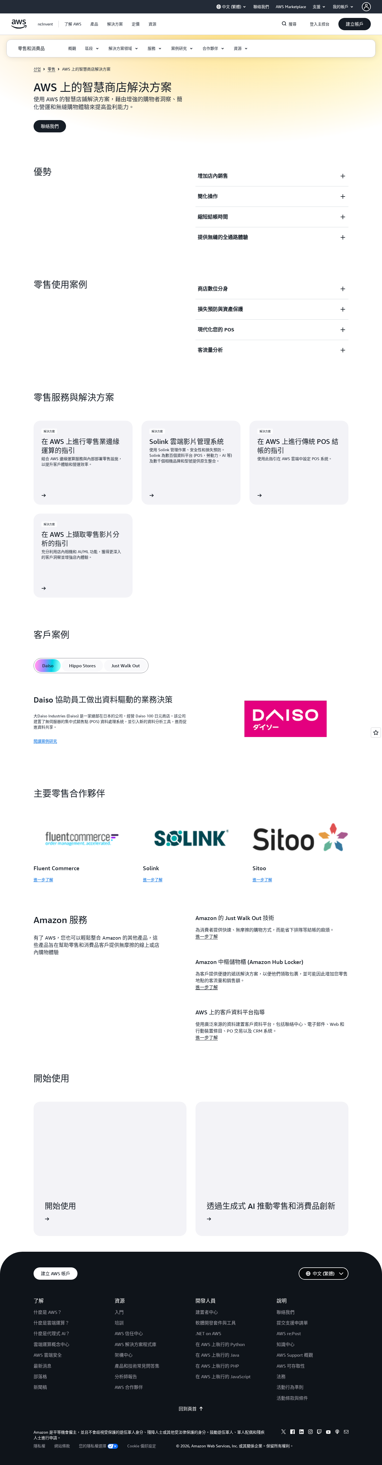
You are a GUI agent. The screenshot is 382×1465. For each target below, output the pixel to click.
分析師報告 (126, 1376)
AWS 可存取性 (291, 1366)
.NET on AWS (208, 1333)
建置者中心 (206, 1312)
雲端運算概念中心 (51, 1344)
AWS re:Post (289, 1333)
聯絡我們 (285, 1312)
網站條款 (62, 1445)
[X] (283, 1432)
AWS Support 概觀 (295, 1355)
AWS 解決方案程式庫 (135, 1344)
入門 (119, 1312)
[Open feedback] (376, 732)
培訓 (119, 1323)
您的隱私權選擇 (92, 1445)
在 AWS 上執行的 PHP (217, 1366)
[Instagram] (310, 1432)
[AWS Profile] (366, 6)
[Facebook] (292, 1432)
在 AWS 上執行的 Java (217, 1355)
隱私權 (39, 1445)
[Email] (346, 1432)
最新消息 (42, 1366)
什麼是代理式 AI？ (52, 1333)
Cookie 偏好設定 (141, 1445)
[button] (73, 24)
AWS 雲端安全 (48, 1355)
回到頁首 (188, 1409)
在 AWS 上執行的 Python (220, 1344)
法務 (281, 1376)
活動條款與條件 (292, 1398)
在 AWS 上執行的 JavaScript (223, 1376)
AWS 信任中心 (129, 1333)
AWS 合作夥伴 (129, 1387)
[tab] (48, 665)
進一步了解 (43, 879)
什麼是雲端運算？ (51, 1323)
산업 (37, 69)
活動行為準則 (290, 1387)
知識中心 (285, 1344)
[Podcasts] (337, 1432)
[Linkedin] (301, 1432)
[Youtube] (328, 1432)
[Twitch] (319, 1432)
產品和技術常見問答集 (137, 1366)
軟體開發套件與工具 (215, 1323)
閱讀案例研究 (45, 741)
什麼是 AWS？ (48, 1312)
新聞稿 (40, 1387)
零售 (51, 69)
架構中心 (124, 1355)
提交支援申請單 (292, 1323)
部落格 (40, 1376)
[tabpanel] (191, 719)
